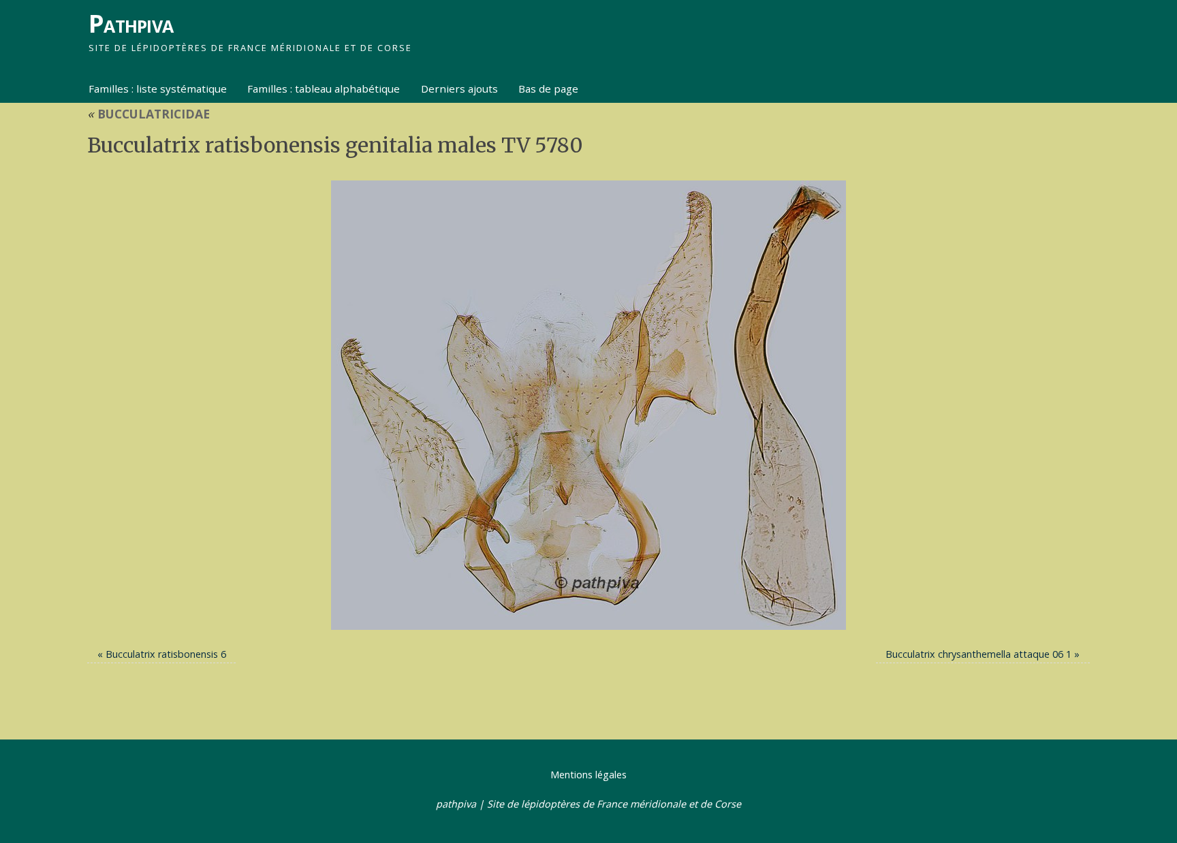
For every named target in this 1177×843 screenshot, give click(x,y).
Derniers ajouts (459, 88)
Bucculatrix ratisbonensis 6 (166, 654)
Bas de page (548, 88)
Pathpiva (131, 23)
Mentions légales (588, 774)
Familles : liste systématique (158, 88)
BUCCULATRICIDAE (148, 114)
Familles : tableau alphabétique (323, 88)
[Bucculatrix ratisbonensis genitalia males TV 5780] (588, 405)
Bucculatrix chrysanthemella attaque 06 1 (978, 654)
